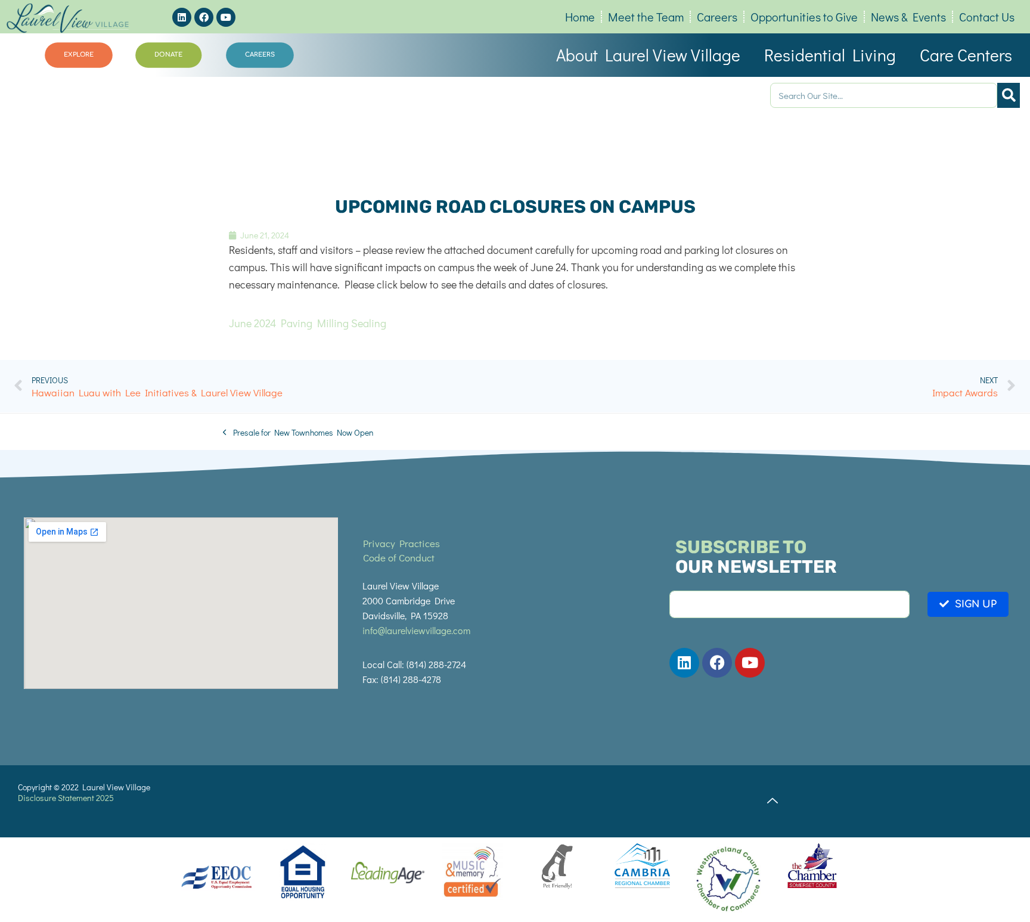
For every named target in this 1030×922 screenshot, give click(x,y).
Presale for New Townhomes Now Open (298, 432)
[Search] (1008, 95)
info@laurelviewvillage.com (416, 630)
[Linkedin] (181, 17)
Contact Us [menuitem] (987, 16)
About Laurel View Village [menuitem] (648, 55)
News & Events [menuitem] (908, 16)
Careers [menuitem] (717, 16)
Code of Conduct (399, 557)
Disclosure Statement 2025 (66, 797)
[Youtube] (225, 17)
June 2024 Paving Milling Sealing (307, 323)
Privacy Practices (401, 543)
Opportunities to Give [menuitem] (804, 16)
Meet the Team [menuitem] (646, 16)
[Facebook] (203, 17)
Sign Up (976, 604)
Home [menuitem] (580, 16)
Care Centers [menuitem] (966, 55)
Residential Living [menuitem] (830, 55)
